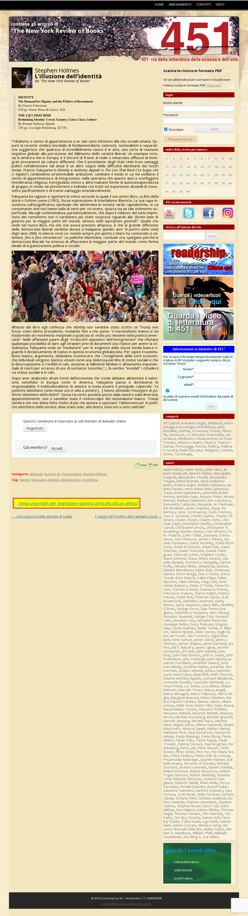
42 (174, 191)
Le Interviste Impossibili (204, 434)
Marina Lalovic (208, 701)
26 (202, 175)
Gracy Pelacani (201, 624)
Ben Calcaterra (219, 500)
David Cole (210, 547)
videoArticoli (183, 870)
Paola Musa (210, 736)
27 (209, 175)
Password (170, 115)
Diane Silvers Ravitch (204, 558)
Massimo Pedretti (213, 709)
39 (223, 183)
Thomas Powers (187, 813)
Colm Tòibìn (192, 535)
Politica (213, 446)
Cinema (184, 431)
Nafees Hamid (218, 728)
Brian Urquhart (197, 508)
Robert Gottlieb (220, 767)
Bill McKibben (173, 508)
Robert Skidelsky (202, 775)
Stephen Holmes (95, 474)
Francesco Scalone (178, 593)
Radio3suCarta (190, 450)
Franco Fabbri (205, 593)
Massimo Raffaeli (176, 713)
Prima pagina (71, 474)
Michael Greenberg (190, 717)
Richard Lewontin (193, 767)
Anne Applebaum (187, 492)
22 (174, 175)
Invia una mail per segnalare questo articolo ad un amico (78, 503)
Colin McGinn (215, 531)
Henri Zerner (205, 632)
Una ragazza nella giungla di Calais (42, 516)
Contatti (203, 4)
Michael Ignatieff (219, 717)
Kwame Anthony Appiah (182, 678)
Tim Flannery (212, 813)
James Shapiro (190, 643)
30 (230, 175)
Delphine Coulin (213, 554)
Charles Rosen (186, 519)
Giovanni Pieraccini (211, 620)
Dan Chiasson (185, 539)
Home (159, 4)
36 (202, 183)
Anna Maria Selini (198, 489)
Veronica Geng (209, 825)
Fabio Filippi (206, 577)
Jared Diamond (215, 643)
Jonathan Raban (195, 666)
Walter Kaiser (214, 829)
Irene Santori (182, 639)
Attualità (169, 431)
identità (53, 480)
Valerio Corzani (184, 825)
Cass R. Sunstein (176, 516)
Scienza (226, 450)
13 (181, 167)
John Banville (206, 651)
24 (188, 175)
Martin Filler (203, 705)
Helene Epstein (182, 632)
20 (230, 167)
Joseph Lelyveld (190, 670)
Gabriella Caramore (198, 601)
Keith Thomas (221, 674)
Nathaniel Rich (174, 732)
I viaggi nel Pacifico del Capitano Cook (128, 516)
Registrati (34, 428)
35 (195, 183)
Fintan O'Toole (201, 585)
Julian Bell (200, 674)
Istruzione (177, 434)
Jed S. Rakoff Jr (182, 647)
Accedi (56, 448)
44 (188, 191)
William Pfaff (202, 833)
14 (188, 167)
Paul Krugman (215, 744)
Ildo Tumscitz (198, 635)
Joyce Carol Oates (177, 674)
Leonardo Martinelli (208, 682)
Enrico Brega (186, 574)
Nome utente (172, 103)
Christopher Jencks (189, 527)
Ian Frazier (178, 635)
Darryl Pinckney (201, 543)
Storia (167, 454)
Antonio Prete (211, 496)
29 (223, 175)
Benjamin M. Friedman (215, 504)
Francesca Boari (185, 589)
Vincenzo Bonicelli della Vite (196, 827)
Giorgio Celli (203, 616)
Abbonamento (180, 4)
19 (223, 167)
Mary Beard (224, 705)
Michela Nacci (202, 721)
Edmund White (185, 566)
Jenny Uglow (205, 647)
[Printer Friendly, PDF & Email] (146, 466)
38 (216, 183)
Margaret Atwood (184, 697)
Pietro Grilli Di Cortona (212, 755)
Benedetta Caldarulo (179, 504)
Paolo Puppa (206, 740)
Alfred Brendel (187, 481)
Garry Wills (210, 605)
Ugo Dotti (210, 821)
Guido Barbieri (184, 628)
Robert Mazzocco (203, 771)
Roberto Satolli (186, 782)
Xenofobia (90, 480)
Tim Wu (180, 817)
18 (216, 167)
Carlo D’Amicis (220, 512)
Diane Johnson (174, 558)
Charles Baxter (202, 516)
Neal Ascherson (200, 732)
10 (230, 158)
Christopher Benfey (196, 523)
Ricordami (175, 129)
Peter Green (185, 751)
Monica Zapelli (193, 728)
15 (195, 167)
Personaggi (184, 446)
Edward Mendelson (178, 570)
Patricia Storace (190, 744)
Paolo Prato (184, 740)
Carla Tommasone (192, 512)
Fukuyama (39, 480)
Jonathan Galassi (206, 663)
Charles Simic (210, 519)
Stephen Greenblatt (201, 802)
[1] (104, 368)
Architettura (206, 427)
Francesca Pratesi (213, 589)
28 (216, 175)
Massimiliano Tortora (180, 709)
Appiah (25, 480)
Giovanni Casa (184, 620)
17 (209, 167)
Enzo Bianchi (185, 577)
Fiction (215, 431)
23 (181, 175)
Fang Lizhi (209, 581)
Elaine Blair (203, 570)
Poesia (200, 446)
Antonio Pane (187, 496)
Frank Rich (185, 597)
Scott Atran (186, 794)
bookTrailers (183, 878)
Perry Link (188, 748)
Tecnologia (183, 454)
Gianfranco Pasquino (191, 612)
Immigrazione (71, 480)
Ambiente (215, 423)
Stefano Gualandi (212, 798)
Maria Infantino (212, 697)
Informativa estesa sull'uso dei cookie (126, 903)
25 (195, 175)
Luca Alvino (210, 686)
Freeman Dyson (207, 597)
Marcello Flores (190, 690)
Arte (220, 427)
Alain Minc (214, 469)
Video (220, 4)
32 (174, 183)
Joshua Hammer (217, 670)
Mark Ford (184, 705)
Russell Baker (217, 786)
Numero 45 (52, 474)
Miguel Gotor (183, 724)
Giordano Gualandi (177, 616)
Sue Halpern (185, 809)
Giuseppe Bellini (175, 624)
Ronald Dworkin (192, 786)
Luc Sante (191, 686)
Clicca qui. (213, 85)
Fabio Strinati (188, 581)
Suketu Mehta (208, 809)
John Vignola (216, 659)
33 (181, 183)
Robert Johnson (175, 771)
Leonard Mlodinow (217, 678)
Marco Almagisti (176, 693)
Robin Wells (209, 782)
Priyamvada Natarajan (180, 759)
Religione (211, 450)
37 (209, 183)
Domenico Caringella (201, 562)
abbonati (36, 474)
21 (167, 175)
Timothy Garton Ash (204, 817)
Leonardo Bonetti (177, 682)
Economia (200, 431)
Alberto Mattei (200, 473)
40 (230, 183)
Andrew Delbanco (211, 485)
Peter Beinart (208, 748)
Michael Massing (176, 721)
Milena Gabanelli (208, 724)
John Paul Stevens (186, 655)
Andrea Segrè (184, 485)
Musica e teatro (190, 442)
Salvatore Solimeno (178, 790)
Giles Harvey (219, 612)
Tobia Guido (191, 821)
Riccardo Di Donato (199, 763)
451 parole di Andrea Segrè (184, 423)
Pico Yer (202, 751)
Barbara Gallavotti (191, 500)
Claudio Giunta (191, 531)
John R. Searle (213, 655)
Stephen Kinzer (189, 806)
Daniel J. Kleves (210, 539)
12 (174, 167)
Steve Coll (210, 806)
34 (188, 183)
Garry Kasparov (188, 605)
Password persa (180, 139)
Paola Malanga (187, 736)
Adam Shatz (194, 469)
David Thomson (191, 550)
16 (202, 167)
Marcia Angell (214, 690)
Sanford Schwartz (209, 790)
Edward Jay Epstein (213, 566)
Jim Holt (188, 651)
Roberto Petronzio (187, 779)
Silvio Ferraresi (208, 794)
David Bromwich (187, 547)
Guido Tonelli (207, 628)
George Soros (188, 608)
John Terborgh (194, 659)
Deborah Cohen (186, 554)
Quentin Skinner (212, 759)
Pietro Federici (181, 755)
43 (181, 191)
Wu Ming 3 (192, 837)
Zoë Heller (210, 837)
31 (167, 183)
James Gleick (204, 639)
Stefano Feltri (186, 798)
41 (167, 191)
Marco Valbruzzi (203, 693)
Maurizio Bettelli (205, 713)
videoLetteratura (186, 862)
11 (167, 167)
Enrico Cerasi (208, 574)
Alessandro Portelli (193, 477)
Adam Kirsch (173, 469)
